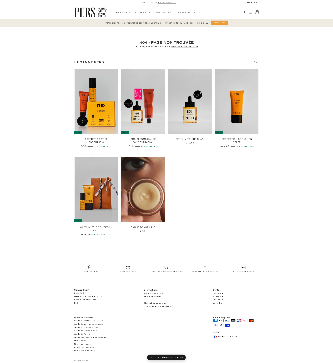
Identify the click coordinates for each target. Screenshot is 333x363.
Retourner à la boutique (184, 47)
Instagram (218, 293)
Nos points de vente (153, 293)
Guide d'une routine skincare (88, 324)
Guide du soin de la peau (86, 327)
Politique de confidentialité (157, 306)
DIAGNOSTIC (142, 12)
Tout (256, 62)
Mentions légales (152, 296)
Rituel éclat (80, 341)
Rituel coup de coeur (84, 351)
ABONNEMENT (164, 12)
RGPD (146, 310)
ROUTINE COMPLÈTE (167, 2)
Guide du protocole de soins (88, 321)
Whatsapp (218, 296)
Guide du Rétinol (82, 334)
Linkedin (217, 303)
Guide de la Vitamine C (86, 331)
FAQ (76, 303)
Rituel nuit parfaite (84, 347)
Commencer (219, 23)
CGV (145, 300)
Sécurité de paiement (154, 303)
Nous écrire (80, 293)
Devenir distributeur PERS (88, 296)
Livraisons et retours (85, 300)
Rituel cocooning (83, 344)
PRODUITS (121, 12)
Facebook (218, 300)
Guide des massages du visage (90, 337)
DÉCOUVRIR (185, 12)
